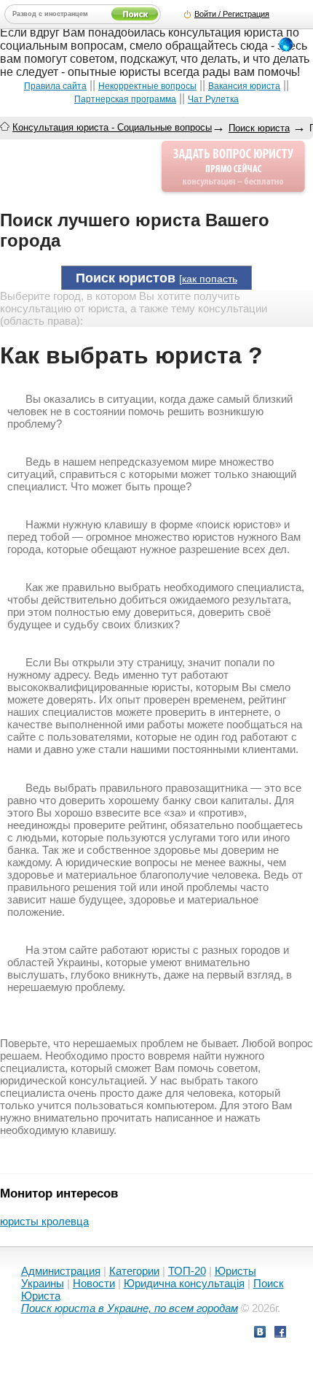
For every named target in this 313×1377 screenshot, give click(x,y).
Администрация (60, 1271)
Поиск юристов (125, 278)
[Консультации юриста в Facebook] (280, 1333)
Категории (134, 1271)
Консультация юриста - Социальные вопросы (112, 127)
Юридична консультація (184, 1283)
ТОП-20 (187, 1271)
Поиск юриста (259, 128)
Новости (94, 1283)
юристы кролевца (44, 1221)
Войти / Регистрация (231, 13)
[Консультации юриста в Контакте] (260, 1333)
